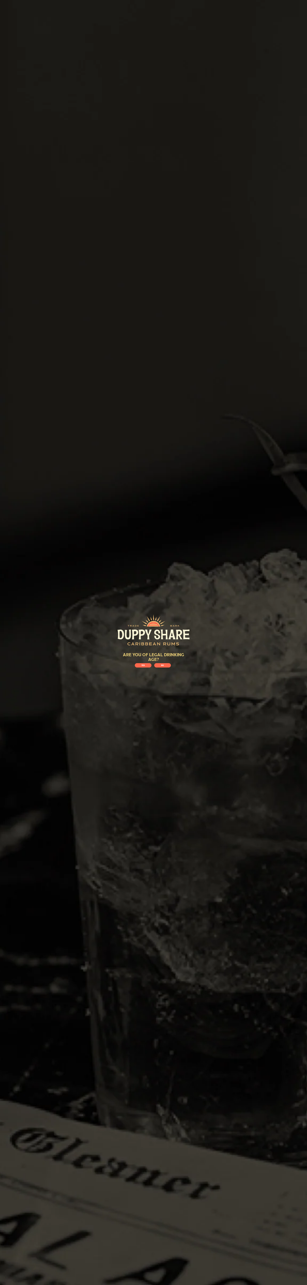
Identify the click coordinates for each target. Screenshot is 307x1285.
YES (143, 665)
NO (162, 665)
